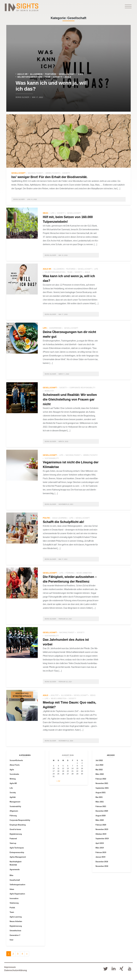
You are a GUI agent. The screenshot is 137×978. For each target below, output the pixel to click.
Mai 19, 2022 (63, 255)
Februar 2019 (101, 852)
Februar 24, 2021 (65, 619)
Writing (13, 779)
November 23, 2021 (66, 504)
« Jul (58, 781)
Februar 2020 (101, 825)
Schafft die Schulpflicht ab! (63, 521)
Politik (46, 518)
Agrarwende (55, 328)
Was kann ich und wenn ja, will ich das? (51, 85)
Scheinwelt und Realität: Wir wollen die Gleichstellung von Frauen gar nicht (70, 399)
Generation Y (15, 935)
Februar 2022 (101, 779)
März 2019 (100, 847)
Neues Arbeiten (84, 573)
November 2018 (102, 866)
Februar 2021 (101, 806)
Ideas (45, 213)
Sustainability (52, 458)
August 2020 (101, 815)
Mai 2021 (99, 797)
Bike (11, 875)
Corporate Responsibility (82, 387)
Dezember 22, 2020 (66, 741)
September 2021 (102, 788)
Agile (68, 76)
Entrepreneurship (17, 852)
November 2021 (102, 783)
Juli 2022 (99, 760)
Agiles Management (18, 857)
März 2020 (100, 820)
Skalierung (14, 903)
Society (57, 76)
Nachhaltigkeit (35, 173)
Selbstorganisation (29, 76)
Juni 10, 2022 (32, 199)
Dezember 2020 (102, 811)
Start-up (13, 843)
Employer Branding (18, 825)
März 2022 (100, 774)
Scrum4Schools (16, 760)
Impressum (10, 967)
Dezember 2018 (102, 861)
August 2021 (101, 792)
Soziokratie (14, 774)
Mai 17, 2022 (37, 97)
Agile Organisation (17, 894)
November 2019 (102, 829)
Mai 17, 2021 (63, 559)
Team (48, 76)
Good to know (15, 829)
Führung (70, 573)
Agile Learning (59, 518)
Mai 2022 (99, 769)
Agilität (55, 695)
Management (15, 801)
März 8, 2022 (63, 441)
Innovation (14, 898)
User (11, 940)
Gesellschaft (67, 74)
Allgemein (36, 74)
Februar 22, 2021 (65, 682)
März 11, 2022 (64, 374)
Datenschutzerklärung (15, 970)
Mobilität (49, 391)
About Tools (15, 765)
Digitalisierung (16, 834)
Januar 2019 (100, 857)
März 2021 (100, 801)
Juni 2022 (99, 765)
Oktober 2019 (101, 834)
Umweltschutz (52, 173)
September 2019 (102, 838)
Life (80, 74)
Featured (50, 74)
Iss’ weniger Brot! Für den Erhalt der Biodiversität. (49, 177)
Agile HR (22, 74)
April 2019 (100, 843)
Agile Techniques (17, 847)
